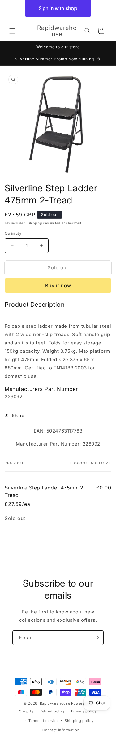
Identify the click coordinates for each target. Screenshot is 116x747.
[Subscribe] (96, 637)
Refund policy (52, 711)
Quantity (13, 233)
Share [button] (18, 415)
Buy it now (58, 285)
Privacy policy (84, 711)
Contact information (60, 730)
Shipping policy (79, 721)
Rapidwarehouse (55, 703)
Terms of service (43, 721)
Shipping (35, 223)
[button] (12, 31)
